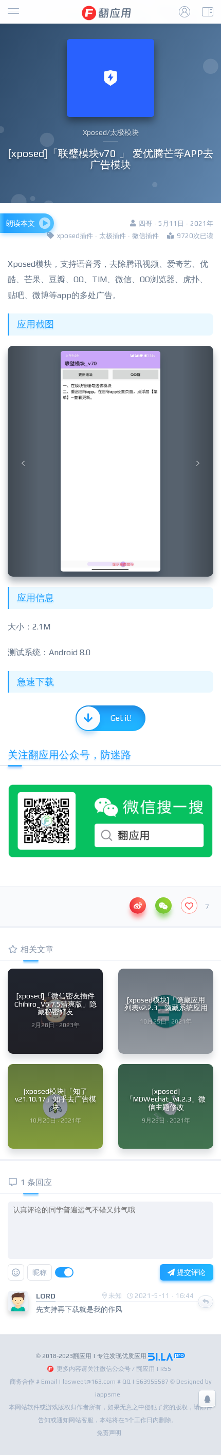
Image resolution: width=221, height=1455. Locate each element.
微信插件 (145, 236)
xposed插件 (75, 236)
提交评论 (190, 1272)
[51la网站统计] (166, 1356)
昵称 (39, 1272)
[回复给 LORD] (205, 1301)
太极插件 (112, 236)
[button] (23, 461)
